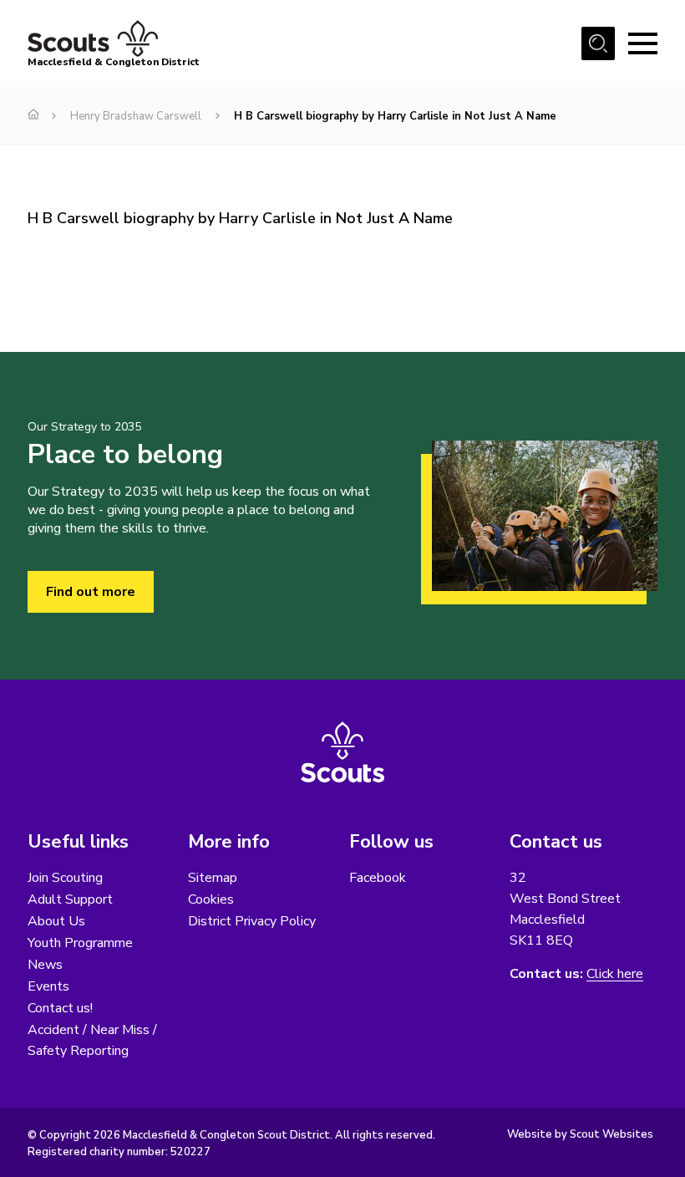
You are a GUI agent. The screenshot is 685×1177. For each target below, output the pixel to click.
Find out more (90, 592)
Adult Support (70, 899)
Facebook (377, 878)
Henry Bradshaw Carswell (135, 116)
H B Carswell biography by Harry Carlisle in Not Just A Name (240, 218)
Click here (614, 974)
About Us (56, 921)
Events (48, 986)
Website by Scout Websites (580, 1134)
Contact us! (60, 1008)
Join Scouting (65, 878)
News (45, 964)
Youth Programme (80, 943)
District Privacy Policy (252, 921)
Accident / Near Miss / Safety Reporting (92, 1040)
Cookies (211, 899)
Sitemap (212, 878)
